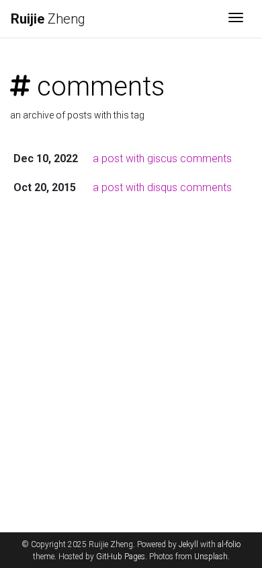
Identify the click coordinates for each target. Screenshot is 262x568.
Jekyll (188, 544)
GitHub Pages (120, 556)
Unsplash (211, 556)
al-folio (229, 544)
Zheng (48, 19)
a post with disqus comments (162, 187)
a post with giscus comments (162, 158)
